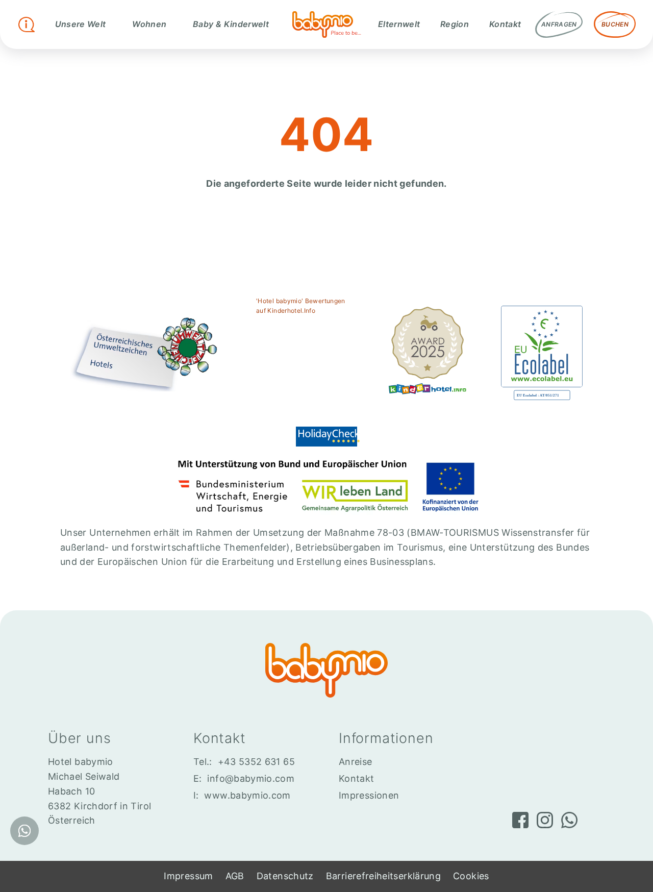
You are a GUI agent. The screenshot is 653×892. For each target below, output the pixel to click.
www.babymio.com (247, 795)
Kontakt (505, 24)
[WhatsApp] (569, 820)
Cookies (471, 876)
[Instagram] (545, 820)
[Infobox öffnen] (26, 24)
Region (454, 24)
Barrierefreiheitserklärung (383, 876)
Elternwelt (399, 24)
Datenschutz (285, 876)
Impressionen (369, 795)
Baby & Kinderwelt (231, 24)
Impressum (188, 876)
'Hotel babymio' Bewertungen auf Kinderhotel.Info (300, 305)
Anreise (355, 761)
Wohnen (149, 24)
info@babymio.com (250, 778)
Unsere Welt (80, 24)
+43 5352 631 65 (256, 761)
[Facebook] (520, 820)
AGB (234, 876)
